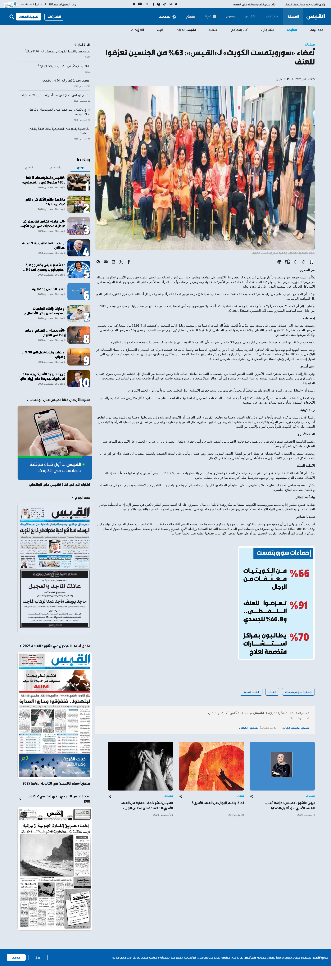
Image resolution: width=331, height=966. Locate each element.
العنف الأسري (251, 691)
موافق (16, 957)
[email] (106, 262)
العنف (272, 691)
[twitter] (121, 262)
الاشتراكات (54, 16)
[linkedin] (113, 262)
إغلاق (38, 957)
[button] (312, 262)
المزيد (139, 29)
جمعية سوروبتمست (298, 691)
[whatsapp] (98, 262)
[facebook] (129, 262)
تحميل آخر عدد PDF (59, 4)
